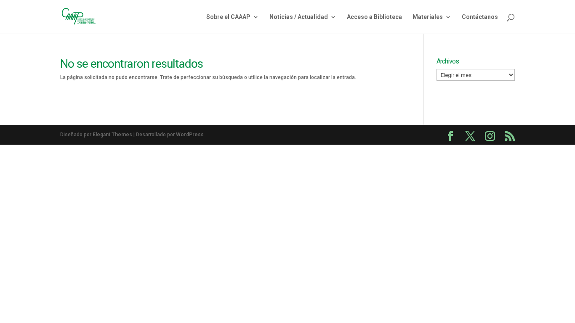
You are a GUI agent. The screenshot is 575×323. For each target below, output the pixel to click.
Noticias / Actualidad (298, 17)
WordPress (190, 135)
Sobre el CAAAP (228, 17)
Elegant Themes (112, 135)
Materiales (428, 17)
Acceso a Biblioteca (374, 17)
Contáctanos (480, 17)
